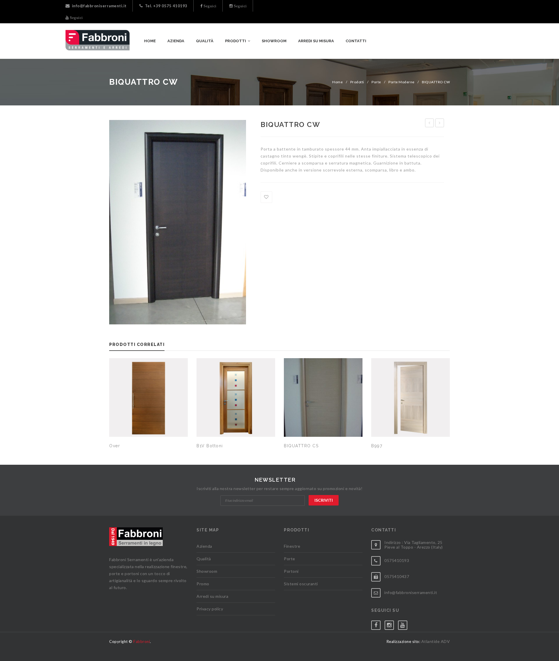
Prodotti (357, 82)
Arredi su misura (212, 596)
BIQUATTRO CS (440, 123)
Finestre (292, 546)
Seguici (210, 6)
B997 (376, 445)
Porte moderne (401, 82)
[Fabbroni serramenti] (98, 40)
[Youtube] (404, 624)
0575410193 (396, 560)
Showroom (207, 571)
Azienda (204, 546)
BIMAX (429, 123)
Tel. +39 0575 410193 (166, 5)
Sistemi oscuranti (301, 583)
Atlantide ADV (435, 641)
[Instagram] (391, 624)
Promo (203, 583)
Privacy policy (210, 608)
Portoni (291, 571)
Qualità (204, 558)
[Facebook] (378, 624)
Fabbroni (141, 641)
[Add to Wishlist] (266, 197)
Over (114, 445)
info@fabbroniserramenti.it (99, 5)
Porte (376, 82)
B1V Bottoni (210, 445)
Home (337, 82)
